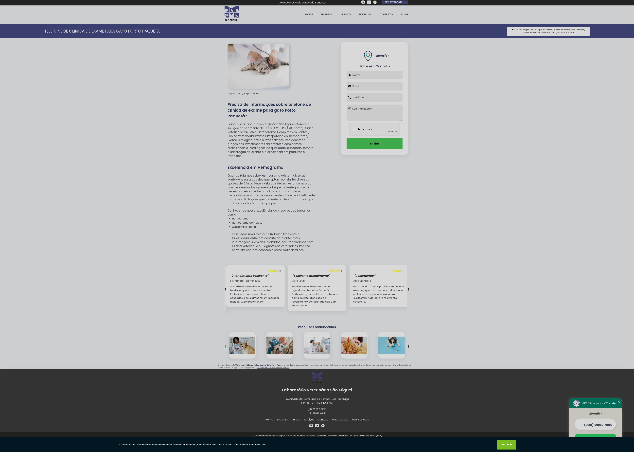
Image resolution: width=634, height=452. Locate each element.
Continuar (506, 444)
